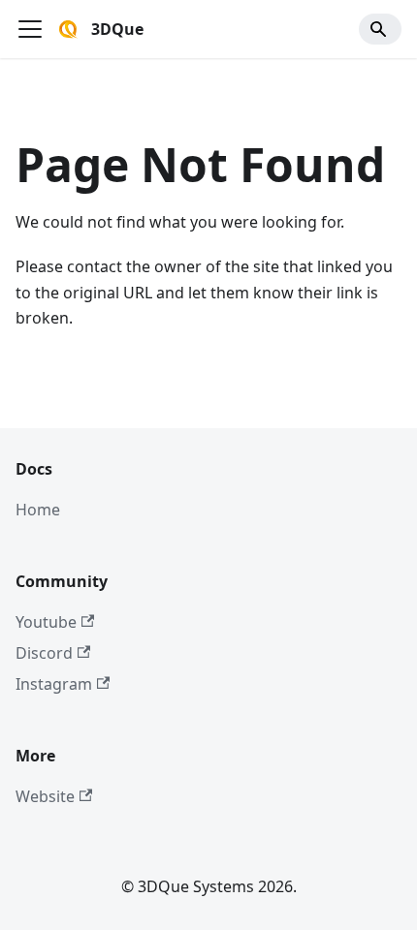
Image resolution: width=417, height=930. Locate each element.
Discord (44, 653)
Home (38, 509)
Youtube (46, 622)
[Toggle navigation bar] (30, 29)
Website (45, 796)
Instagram (54, 684)
